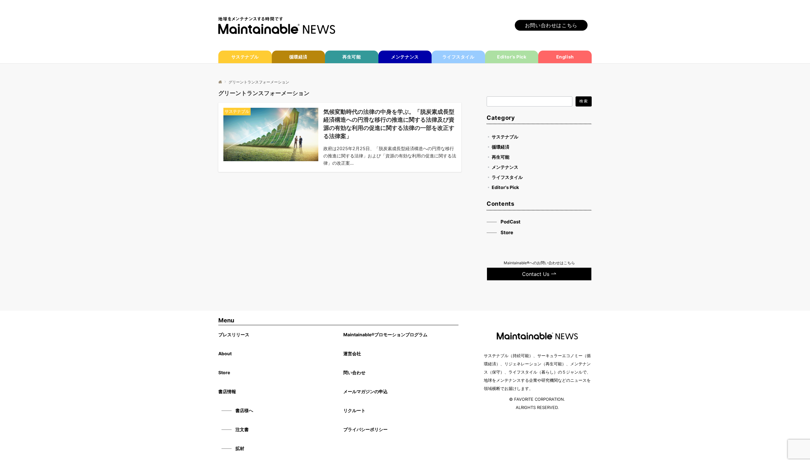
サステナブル (505, 136)
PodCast (510, 222)
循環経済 (500, 146)
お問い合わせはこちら (551, 25)
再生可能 (500, 157)
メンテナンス (505, 167)
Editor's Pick (505, 187)
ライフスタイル (507, 177)
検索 (583, 101)
